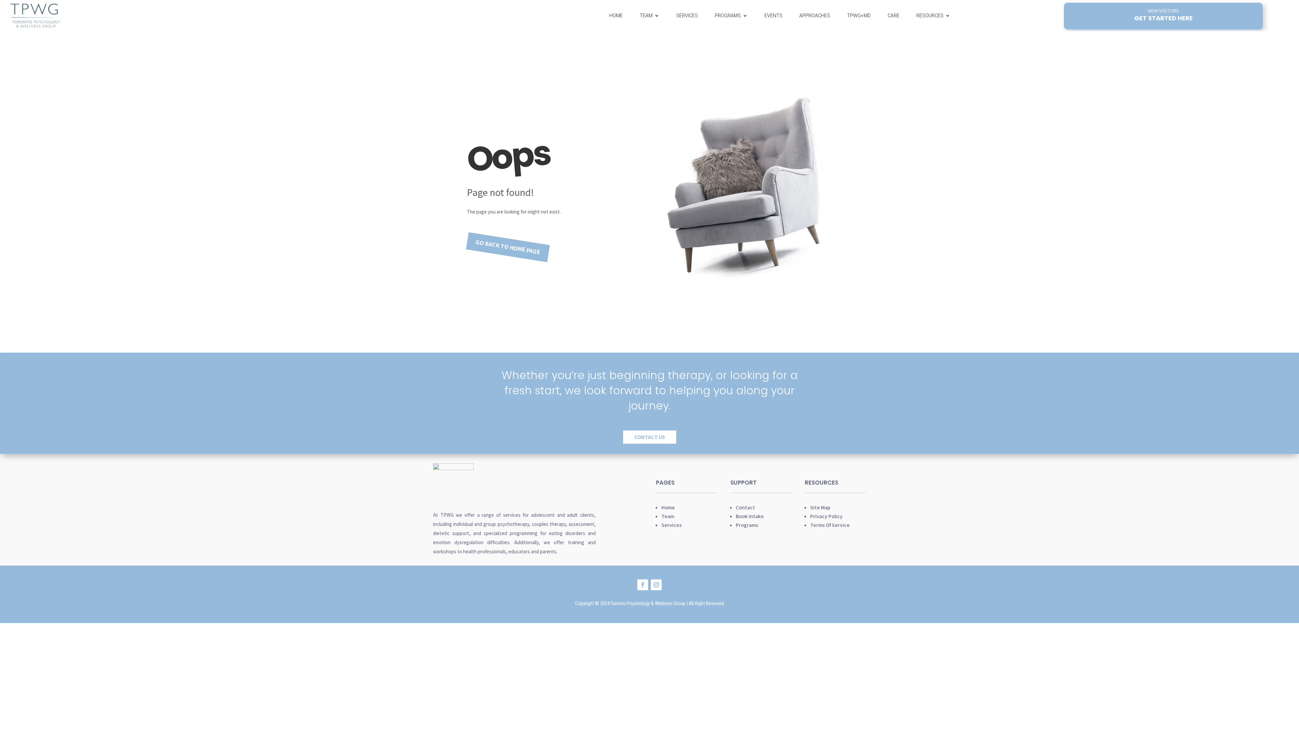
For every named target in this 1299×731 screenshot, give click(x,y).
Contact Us (649, 437)
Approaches (814, 15)
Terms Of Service (830, 525)
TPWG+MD (859, 15)
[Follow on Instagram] (656, 584)
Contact (745, 507)
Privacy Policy (826, 516)
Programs (728, 15)
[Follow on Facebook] (642, 584)
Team (646, 15)
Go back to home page (508, 247)
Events (773, 15)
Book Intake (750, 516)
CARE (893, 15)
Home (616, 15)
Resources (929, 15)
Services (687, 15)
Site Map (820, 507)
